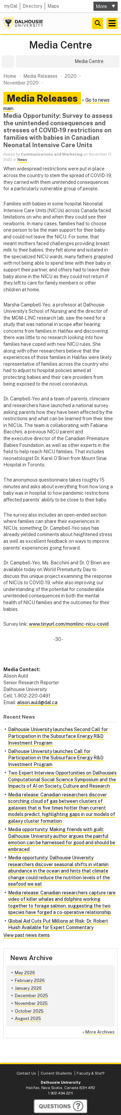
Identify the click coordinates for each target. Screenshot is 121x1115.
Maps (53, 6)
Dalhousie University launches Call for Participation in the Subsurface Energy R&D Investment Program (56, 758)
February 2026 (30, 980)
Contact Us (26, 1073)
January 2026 (28, 988)
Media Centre (60, 45)
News (22, 159)
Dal (10, 6)
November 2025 (31, 1003)
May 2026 (25, 972)
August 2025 (28, 1018)
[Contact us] (60, 1106)
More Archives (100, 1032)
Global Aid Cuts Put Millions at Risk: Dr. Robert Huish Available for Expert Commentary (58, 924)
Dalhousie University (23, 23)
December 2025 (31, 995)
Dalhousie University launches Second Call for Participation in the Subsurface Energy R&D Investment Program (58, 736)
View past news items (26, 935)
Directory (32, 6)
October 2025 (29, 1011)
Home (9, 76)
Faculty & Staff (91, 1073)
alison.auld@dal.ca (37, 702)
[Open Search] (97, 23)
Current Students (56, 1073)
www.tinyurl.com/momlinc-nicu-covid (69, 624)
